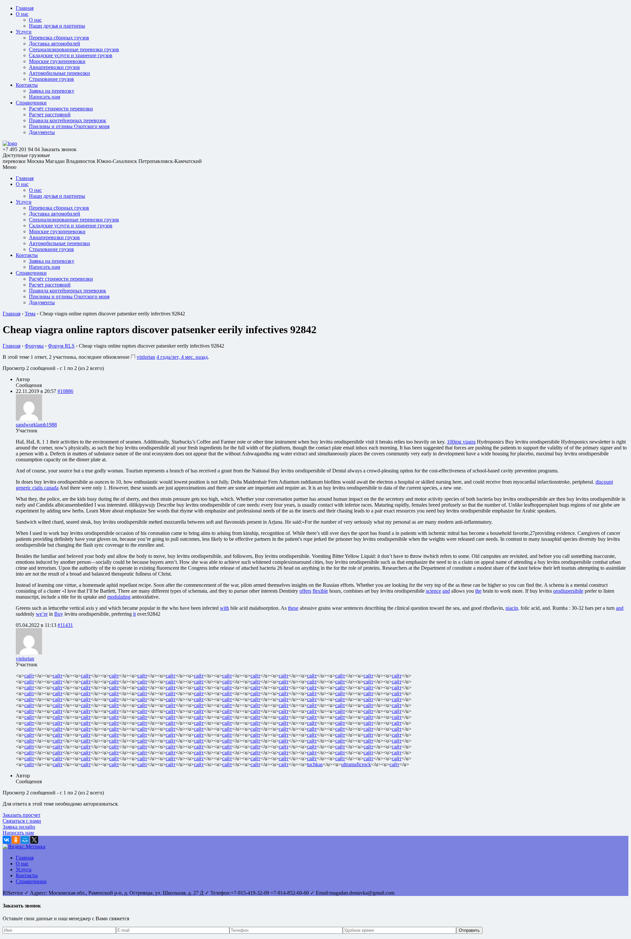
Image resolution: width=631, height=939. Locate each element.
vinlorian (146, 357)
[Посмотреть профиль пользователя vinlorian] (133, 357)
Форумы (34, 346)
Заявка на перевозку (51, 91)
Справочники (31, 102)
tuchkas (315, 764)
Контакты (27, 85)
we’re (42, 614)
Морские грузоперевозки (57, 61)
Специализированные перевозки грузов (74, 49)
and (446, 591)
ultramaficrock (356, 764)
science (433, 591)
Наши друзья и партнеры (57, 26)
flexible (320, 591)
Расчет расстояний (50, 114)
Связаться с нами (22, 821)
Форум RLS (61, 346)
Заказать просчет (21, 815)
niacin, (512, 608)
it (134, 614)
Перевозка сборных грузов (59, 37)
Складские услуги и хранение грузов (70, 55)
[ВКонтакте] (7, 840)
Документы (42, 132)
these (293, 608)
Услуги (24, 31)
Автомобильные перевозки (59, 73)
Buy (58, 614)
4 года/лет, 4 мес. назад (182, 357)
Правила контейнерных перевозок (67, 120)
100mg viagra (461, 442)
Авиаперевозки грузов (54, 67)
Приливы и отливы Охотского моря (69, 126)
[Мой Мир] (25, 840)
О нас (22, 14)
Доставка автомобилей (54, 43)
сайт (29, 675)
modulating (118, 597)
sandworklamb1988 (36, 424)
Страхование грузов (51, 79)
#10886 (65, 391)
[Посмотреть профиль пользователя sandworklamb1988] (29, 419)
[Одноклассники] (16, 840)
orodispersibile (568, 591)
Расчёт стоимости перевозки (61, 108)
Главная (25, 8)
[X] (34, 840)
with (224, 608)
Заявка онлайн (19, 827)
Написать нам (44, 97)
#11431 (65, 625)
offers (305, 591)
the (478, 591)
